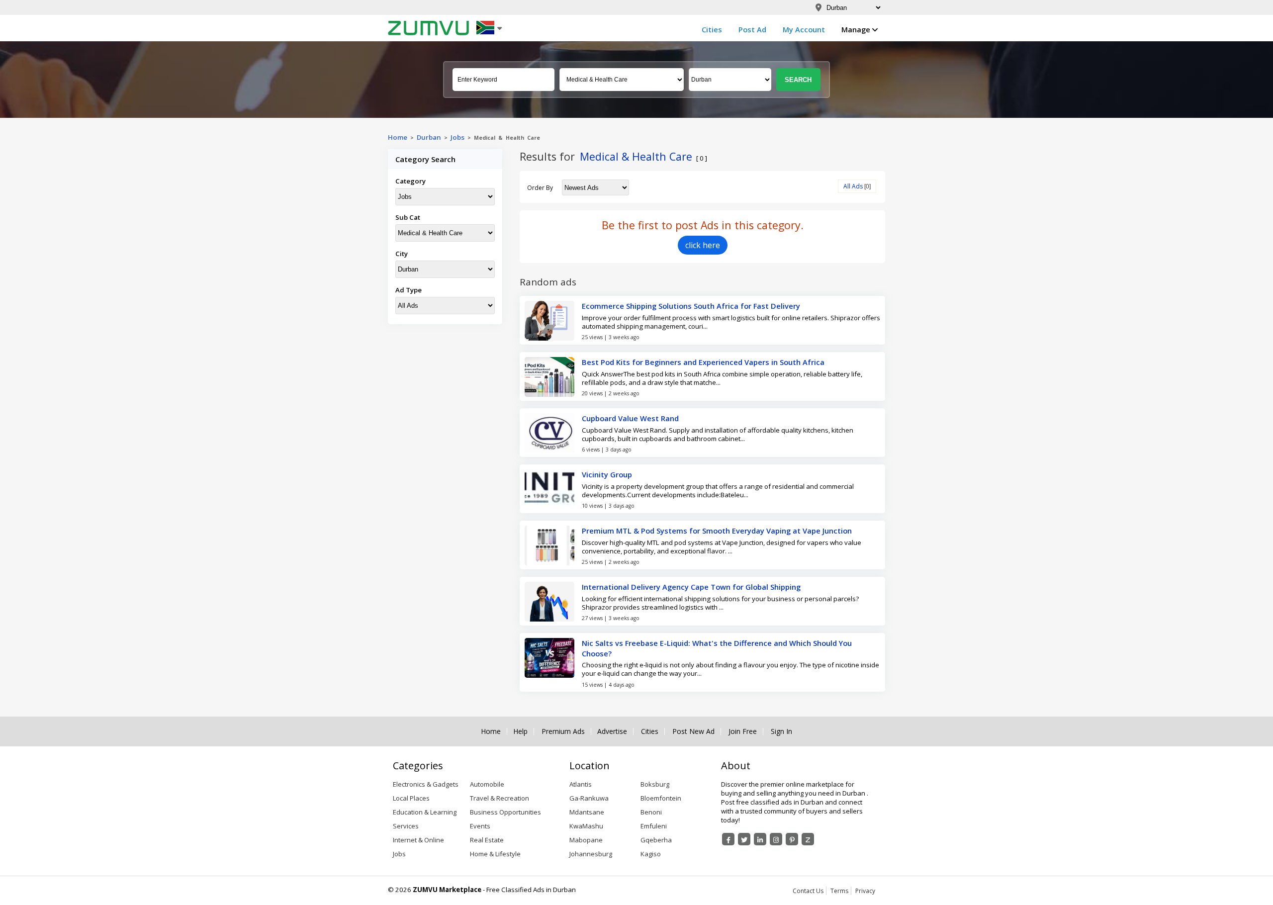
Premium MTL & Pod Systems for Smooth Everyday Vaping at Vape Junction (717, 531)
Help (520, 731)
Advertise (612, 731)
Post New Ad (693, 731)
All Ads (853, 186)
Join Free (742, 731)
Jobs (457, 137)
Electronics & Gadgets (425, 784)
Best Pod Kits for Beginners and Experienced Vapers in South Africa (703, 362)
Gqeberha (656, 839)
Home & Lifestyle (495, 853)
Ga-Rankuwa (589, 798)
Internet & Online (418, 839)
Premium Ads (563, 731)
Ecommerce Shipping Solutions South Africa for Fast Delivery (691, 306)
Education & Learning (424, 812)
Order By (540, 187)
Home (397, 137)
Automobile (487, 784)
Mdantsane (586, 812)
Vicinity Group (607, 474)
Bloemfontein (660, 798)
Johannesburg (590, 853)
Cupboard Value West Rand (630, 418)
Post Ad (752, 29)
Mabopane (586, 839)
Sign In (781, 731)
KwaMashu (586, 825)
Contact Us (808, 891)
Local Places (411, 798)
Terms (839, 891)
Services (406, 825)
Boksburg (654, 784)
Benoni (651, 812)
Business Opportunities (505, 812)
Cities (712, 29)
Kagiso (650, 853)
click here (702, 245)
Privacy (865, 891)
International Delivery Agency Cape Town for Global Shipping (691, 587)
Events (480, 825)
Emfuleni (653, 825)
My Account (804, 29)
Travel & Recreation (499, 798)
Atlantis (580, 784)
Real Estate (487, 839)
